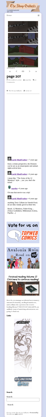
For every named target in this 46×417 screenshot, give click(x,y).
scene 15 (28, 91)
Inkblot (20, 414)
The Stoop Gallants (15, 91)
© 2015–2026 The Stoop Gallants (18, 412)
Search (9, 397)
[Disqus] (23, 125)
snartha (28, 80)
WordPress (10, 414)
